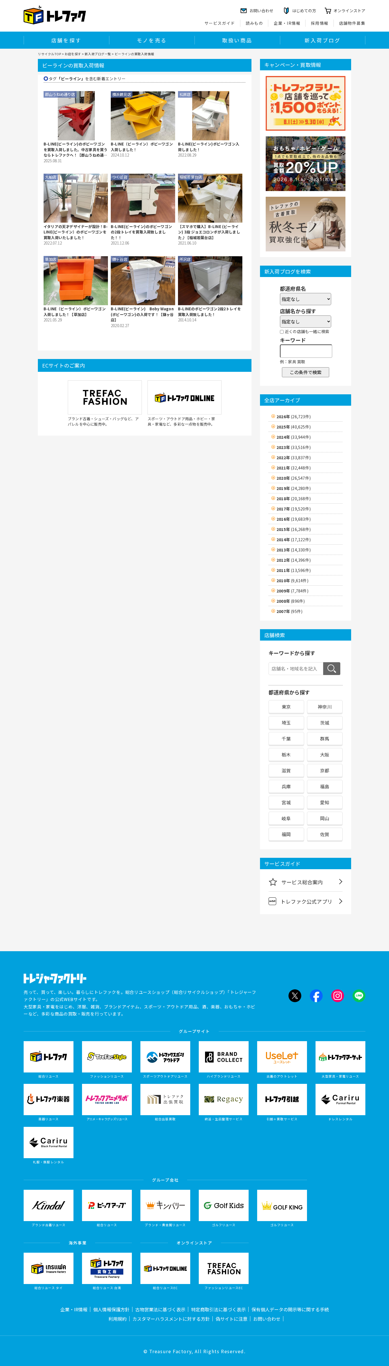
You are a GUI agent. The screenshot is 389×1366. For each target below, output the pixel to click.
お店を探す (73, 54)
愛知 (324, 802)
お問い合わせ (267, 1318)
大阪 (324, 754)
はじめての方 (304, 10)
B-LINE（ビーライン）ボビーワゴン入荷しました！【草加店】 (75, 311)
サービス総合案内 (302, 882)
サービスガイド (219, 23)
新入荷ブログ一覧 (98, 54)
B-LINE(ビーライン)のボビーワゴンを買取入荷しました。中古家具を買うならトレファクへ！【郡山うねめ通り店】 (75, 149)
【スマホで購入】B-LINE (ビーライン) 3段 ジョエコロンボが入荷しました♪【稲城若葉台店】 (209, 232)
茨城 (324, 722)
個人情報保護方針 (111, 1309)
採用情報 (320, 23)
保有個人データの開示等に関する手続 (290, 1309)
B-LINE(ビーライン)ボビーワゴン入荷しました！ (208, 146)
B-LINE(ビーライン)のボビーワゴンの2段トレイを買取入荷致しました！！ (141, 232)
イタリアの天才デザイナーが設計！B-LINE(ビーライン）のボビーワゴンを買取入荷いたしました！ (76, 232)
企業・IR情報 (287, 23)
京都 (324, 770)
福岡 (286, 834)
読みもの (254, 23)
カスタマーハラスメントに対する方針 (171, 1318)
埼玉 (286, 722)
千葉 (286, 738)
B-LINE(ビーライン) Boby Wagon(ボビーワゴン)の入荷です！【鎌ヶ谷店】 (142, 314)
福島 (324, 786)
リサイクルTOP (49, 54)
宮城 (286, 802)
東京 (286, 706)
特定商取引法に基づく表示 (218, 1309)
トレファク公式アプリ (306, 901)
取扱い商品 (237, 40)
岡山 (324, 818)
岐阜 (286, 818)
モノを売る (152, 40)
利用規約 (117, 1318)
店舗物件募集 (352, 23)
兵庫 (286, 786)
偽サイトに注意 (231, 1318)
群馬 (324, 738)
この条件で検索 (306, 372)
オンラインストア (349, 10)
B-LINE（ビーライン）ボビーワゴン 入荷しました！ (142, 146)
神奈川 (325, 706)
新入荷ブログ (322, 40)
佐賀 (324, 834)
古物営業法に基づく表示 (160, 1309)
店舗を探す (66, 40)
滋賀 (286, 770)
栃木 (286, 754)
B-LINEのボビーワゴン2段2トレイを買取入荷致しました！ (209, 311)
